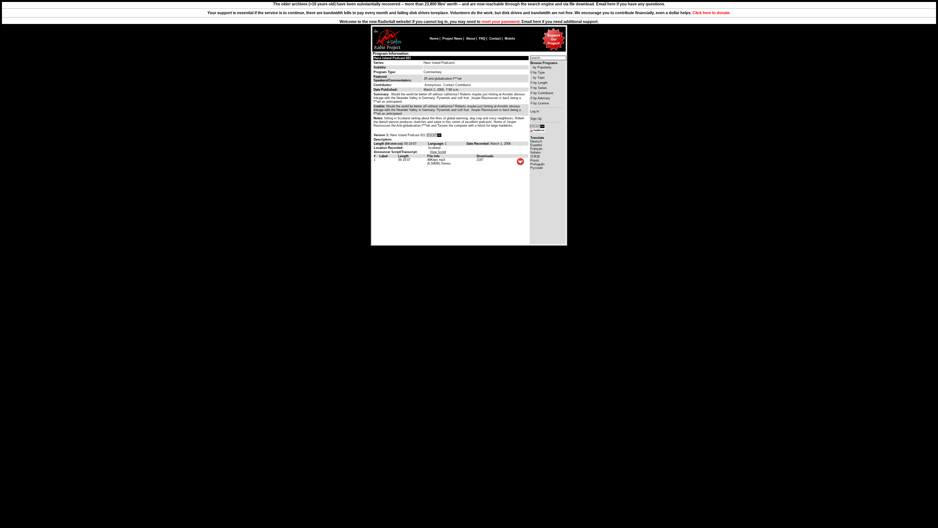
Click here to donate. (712, 13)
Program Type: (384, 72)
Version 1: (381, 135)
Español (536, 145)
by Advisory (541, 98)
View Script (438, 152)
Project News (452, 38)
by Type (539, 72)
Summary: (381, 94)
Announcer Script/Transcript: (395, 152)
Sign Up (536, 119)
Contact (495, 38)
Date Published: (385, 89)
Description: (383, 139)
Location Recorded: (388, 148)
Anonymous (433, 85)
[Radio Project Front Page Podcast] (537, 126)
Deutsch (536, 141)
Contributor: (382, 85)
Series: (378, 63)
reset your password (500, 22)
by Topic (539, 77)
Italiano (535, 152)
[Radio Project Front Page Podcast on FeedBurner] (537, 130)
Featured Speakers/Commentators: (392, 78)
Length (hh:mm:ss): (389, 143)
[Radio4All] (387, 50)
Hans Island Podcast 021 (392, 58)
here (537, 22)
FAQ (482, 38)
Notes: (378, 118)
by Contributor (543, 93)
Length (403, 156)
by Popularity (542, 67)
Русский (536, 168)
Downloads (485, 156)
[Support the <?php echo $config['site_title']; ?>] (553, 50)
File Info (433, 156)
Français (536, 149)
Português (537, 164)
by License (541, 103)
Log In (534, 111)
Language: (436, 143)
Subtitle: (379, 67)
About (470, 38)
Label (383, 156)
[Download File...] (520, 164)
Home (434, 38)
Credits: (379, 106)
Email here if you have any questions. (630, 4)
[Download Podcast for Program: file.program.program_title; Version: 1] (434, 135)
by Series (540, 88)
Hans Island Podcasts (439, 63)
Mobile (510, 38)
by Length (540, 83)
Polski (534, 160)
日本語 (535, 156)
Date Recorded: (478, 143)
